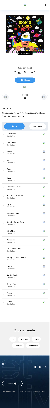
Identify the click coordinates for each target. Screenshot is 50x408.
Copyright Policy (8, 391)
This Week (24, 339)
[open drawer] (6, 5)
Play (16, 126)
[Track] (45, 135)
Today (37, 339)
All (13, 339)
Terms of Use (24, 391)
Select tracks (37, 126)
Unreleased (18, 346)
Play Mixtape (25, 80)
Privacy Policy (39, 391)
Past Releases (33, 346)
